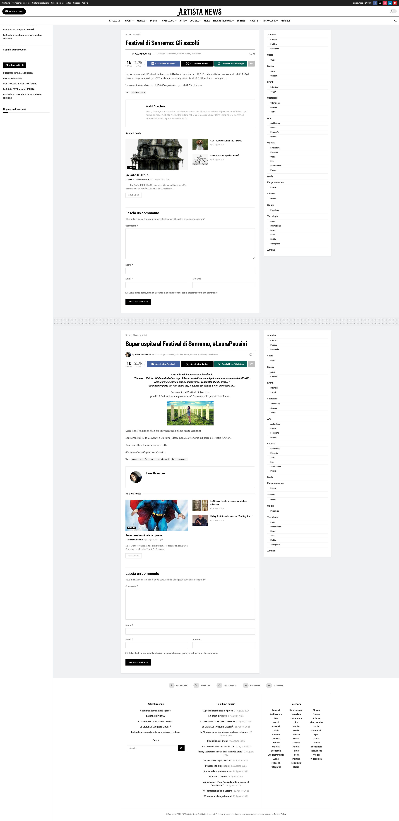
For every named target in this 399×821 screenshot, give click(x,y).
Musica (141, 20)
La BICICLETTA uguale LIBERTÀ (18, 29)
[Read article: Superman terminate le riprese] (156, 515)
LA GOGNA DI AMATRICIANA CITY (217, 746)
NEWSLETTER (15, 11)
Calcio (273, 60)
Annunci (285, 20)
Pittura (273, 127)
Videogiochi (275, 244)
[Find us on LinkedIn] (390, 3)
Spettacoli (168, 20)
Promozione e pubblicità (21, 3)
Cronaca (273, 40)
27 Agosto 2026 (158, 179)
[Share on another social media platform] (251, 64)
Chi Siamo (6, 3)
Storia (272, 157)
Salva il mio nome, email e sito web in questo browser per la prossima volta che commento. (173, 292)
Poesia (273, 170)
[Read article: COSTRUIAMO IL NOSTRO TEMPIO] (200, 144)
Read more (135, 195)
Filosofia (274, 152)
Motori (273, 230)
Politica (273, 44)
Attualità (114, 20)
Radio (272, 221)
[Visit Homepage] (199, 11)
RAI (173, 459)
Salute (254, 20)
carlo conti (136, 459)
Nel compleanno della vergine (217, 791)
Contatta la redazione (40, 3)
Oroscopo (76, 3)
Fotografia (274, 132)
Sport (128, 20)
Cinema (273, 107)
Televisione (196, 54)
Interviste (274, 87)
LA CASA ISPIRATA (12, 78)
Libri (272, 161)
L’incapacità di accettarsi (217, 766)
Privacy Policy (280, 814)
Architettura (275, 123)
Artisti (272, 71)
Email (129, 278)
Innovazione (275, 226)
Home (128, 34)
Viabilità (85, 3)
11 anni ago (160, 54)
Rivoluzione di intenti (217, 741)
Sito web (196, 278)
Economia (274, 49)
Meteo (68, 3)
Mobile (273, 239)
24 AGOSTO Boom (218, 776)
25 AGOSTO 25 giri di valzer (217, 760)
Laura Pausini (163, 459)
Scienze (241, 20)
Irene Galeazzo (143, 354)
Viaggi (273, 92)
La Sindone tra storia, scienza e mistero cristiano (155, 732)
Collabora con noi (57, 3)
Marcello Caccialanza (138, 179)
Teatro (273, 112)
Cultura (194, 20)
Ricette (273, 187)
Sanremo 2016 (138, 92)
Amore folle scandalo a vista (218, 771)
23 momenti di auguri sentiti (218, 796)
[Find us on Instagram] (385, 3)
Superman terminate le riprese (18, 73)
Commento (131, 225)
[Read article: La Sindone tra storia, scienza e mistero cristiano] (200, 505)
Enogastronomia (222, 20)
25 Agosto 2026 (218, 520)
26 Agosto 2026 (218, 160)
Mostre (273, 137)
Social (272, 235)
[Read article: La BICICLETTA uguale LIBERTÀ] (200, 159)
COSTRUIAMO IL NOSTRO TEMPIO (20, 83)
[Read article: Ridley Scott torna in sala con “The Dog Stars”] (200, 520)
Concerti (273, 76)
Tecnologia (269, 20)
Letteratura (274, 148)
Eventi (153, 20)
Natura (273, 199)
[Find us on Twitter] (380, 3)
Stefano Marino (135, 540)
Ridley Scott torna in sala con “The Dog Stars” (231, 516)
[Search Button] (395, 21)
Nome (129, 264)
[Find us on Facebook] (375, 3)
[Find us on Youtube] (395, 3)
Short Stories (275, 166)
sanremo (182, 459)
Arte (182, 20)
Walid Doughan (143, 54)
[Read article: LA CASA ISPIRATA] (156, 154)
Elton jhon (149, 459)
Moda (207, 20)
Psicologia (274, 210)
